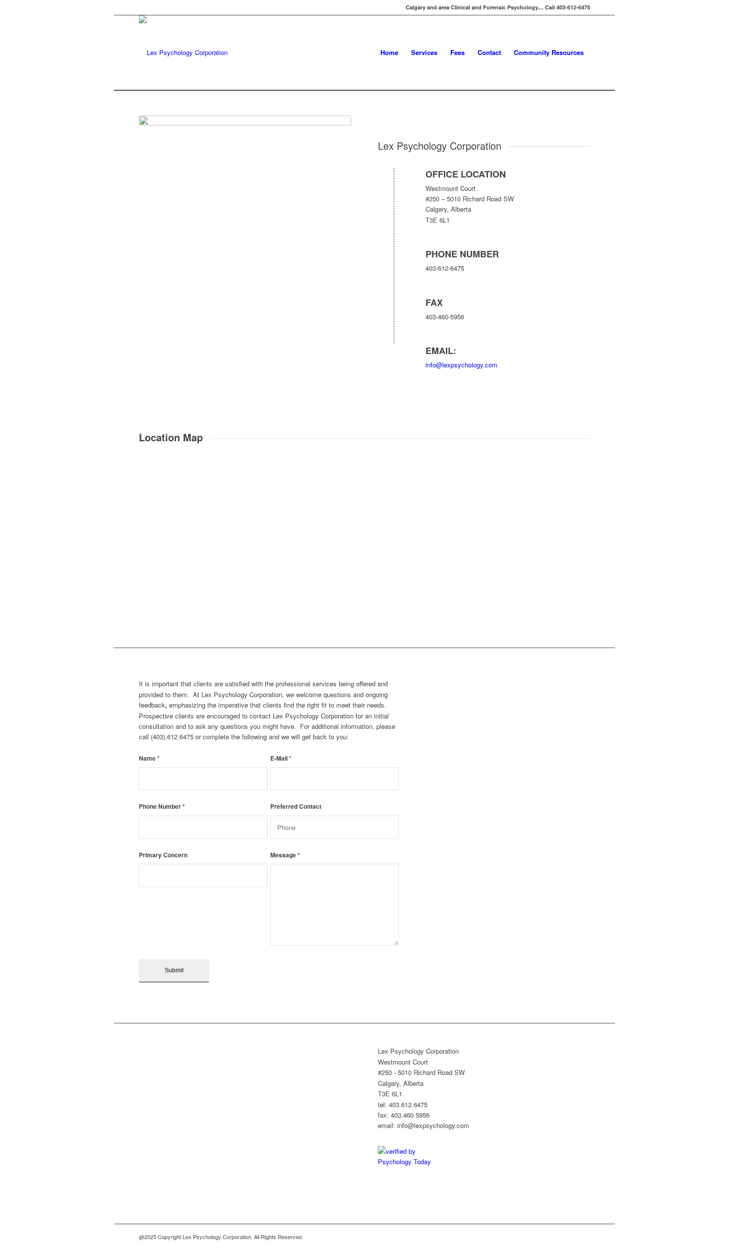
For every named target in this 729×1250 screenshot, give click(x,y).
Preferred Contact (295, 806)
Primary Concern (163, 855)
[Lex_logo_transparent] (183, 52)
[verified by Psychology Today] (414, 1161)
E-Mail (281, 758)
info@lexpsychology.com (461, 364)
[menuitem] (389, 52)
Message (285, 855)
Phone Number (162, 806)
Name (149, 758)
